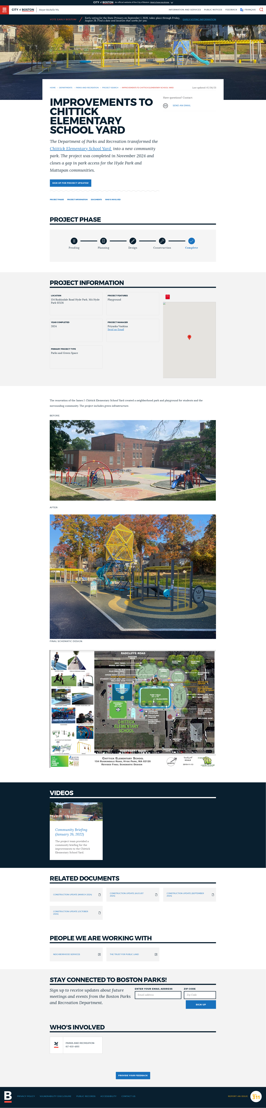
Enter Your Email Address (153, 989)
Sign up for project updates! (70, 183)
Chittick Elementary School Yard (81, 149)
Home (53, 88)
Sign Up (201, 1005)
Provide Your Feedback (133, 1076)
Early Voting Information (199, 19)
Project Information (77, 199)
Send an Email (116, 329)
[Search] (260, 9)
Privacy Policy (26, 1096)
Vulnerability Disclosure (55, 1096)
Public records (86, 1096)
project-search (110, 88)
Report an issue (238, 1096)
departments (65, 88)
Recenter (168, 297)
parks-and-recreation (87, 88)
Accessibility (108, 1096)
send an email (182, 105)
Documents (96, 199)
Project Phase (57, 199)
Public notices (213, 10)
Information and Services (185, 10)
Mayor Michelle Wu (49, 10)
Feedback (231, 10)
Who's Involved (113, 199)
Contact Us (128, 1096)
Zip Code (190, 989)
